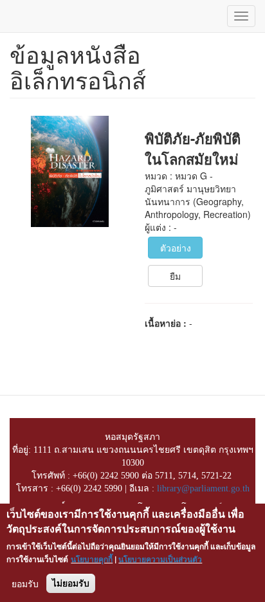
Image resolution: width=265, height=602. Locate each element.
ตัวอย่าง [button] (175, 247)
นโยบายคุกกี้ (92, 559)
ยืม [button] (175, 275)
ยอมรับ (25, 583)
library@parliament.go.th (203, 488)
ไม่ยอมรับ (70, 583)
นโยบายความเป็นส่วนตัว (160, 559)
